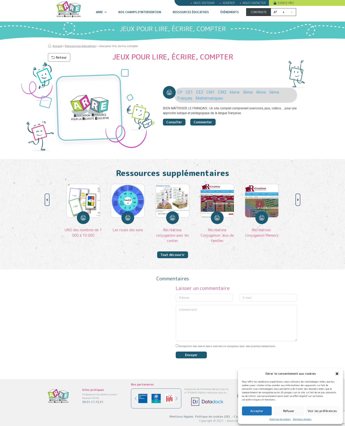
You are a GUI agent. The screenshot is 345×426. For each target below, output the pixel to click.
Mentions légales (302, 419)
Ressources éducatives (191, 12)
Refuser (288, 411)
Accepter (256, 411)
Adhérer (229, 3)
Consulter (174, 122)
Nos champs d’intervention (139, 12)
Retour (61, 57)
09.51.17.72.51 (92, 402)
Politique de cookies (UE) (212, 416)
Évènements (229, 12)
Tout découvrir (173, 255)
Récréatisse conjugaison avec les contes (172, 235)
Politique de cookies (280, 419)
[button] (337, 374)
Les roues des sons (128, 229)
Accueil (57, 46)
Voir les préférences (322, 411)
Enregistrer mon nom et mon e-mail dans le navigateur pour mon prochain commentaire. (227, 346)
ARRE (99, 12)
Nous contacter (254, 3)
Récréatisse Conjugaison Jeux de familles (217, 235)
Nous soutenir (204, 3)
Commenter (203, 122)
